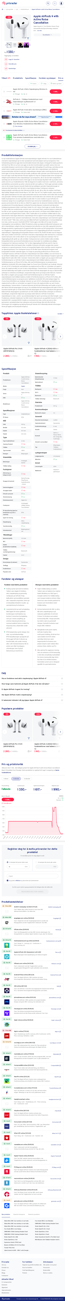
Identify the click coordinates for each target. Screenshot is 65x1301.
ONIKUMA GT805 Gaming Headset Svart (16, 1234)
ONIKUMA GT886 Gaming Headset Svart (16, 1231)
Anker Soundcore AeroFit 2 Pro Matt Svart (47, 1237)
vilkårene (18, 880)
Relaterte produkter (34, 1214)
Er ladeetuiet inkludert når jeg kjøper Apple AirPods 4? (22, 700)
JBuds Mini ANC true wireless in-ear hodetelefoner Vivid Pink (17, 1226)
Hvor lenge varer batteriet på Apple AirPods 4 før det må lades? (25, 684)
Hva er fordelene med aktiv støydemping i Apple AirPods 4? (24, 678)
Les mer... (39, 30)
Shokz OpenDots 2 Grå (10, 1239)
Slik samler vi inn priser (50, 1265)
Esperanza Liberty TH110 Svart (12, 1242)
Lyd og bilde (9, 9)
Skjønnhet (5, 1287)
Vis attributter (46, 34)
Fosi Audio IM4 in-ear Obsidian (44, 1221)
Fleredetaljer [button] (18, 126)
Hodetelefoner (25, 9)
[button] (4, 92)
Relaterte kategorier (19, 1214)
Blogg (3, 1273)
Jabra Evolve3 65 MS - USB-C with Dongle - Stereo (17, 1250)
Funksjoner (5, 1275)
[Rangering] (28, 342)
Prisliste (24, 1273)
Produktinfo (18, 78)
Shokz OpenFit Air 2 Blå (11, 1237)
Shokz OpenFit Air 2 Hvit (42, 1226)
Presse (3, 1270)
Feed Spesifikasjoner (28, 1270)
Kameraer (4, 1284)
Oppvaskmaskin (6, 1290)
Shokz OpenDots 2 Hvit (42, 1231)
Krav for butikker (27, 1267)
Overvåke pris (7, 803)
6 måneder (27, 778)
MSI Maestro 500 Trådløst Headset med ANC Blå (48, 1239)
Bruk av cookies (47, 1273)
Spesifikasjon (30, 78)
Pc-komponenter (7, 1282)
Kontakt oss (5, 1267)
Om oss (4, 1265)
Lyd (17, 9)
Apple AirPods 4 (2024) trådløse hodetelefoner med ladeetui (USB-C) (47, 351)
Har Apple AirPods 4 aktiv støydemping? (17, 695)
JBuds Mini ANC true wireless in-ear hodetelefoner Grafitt (17, 1221)
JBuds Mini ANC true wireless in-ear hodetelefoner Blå (17, 1223)
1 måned (5, 778)
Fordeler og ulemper (47, 78)
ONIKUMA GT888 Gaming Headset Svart (47, 1223)
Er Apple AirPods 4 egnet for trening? (16, 689)
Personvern (46, 1267)
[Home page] (9, 3)
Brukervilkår (46, 1270)
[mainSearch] (48, 3)
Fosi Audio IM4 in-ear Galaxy (12, 1229)
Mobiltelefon (5, 1293)
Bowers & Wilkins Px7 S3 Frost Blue (14, 1245)
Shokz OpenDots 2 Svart (42, 1234)
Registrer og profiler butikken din (32, 1265)
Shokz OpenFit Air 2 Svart (42, 1229)
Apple (23, 386)
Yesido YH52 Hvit (9, 1247)
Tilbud (6, 78)
